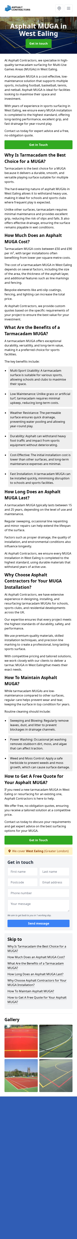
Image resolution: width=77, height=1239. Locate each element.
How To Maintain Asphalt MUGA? (30, 991)
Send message (38, 923)
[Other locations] (59, 8)
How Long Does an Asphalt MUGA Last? (35, 974)
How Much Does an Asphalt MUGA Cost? (36, 957)
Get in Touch (38, 145)
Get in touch (38, 43)
